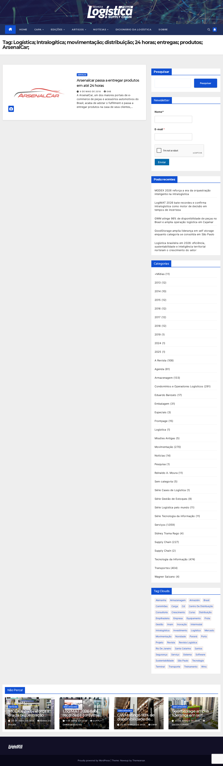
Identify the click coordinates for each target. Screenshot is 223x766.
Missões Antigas (165, 438)
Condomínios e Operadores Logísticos (179, 386)
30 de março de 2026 (133, 724)
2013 (158, 282)
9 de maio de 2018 (91, 91)
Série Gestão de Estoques (171, 498)
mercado (209, 630)
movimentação (163, 636)
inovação (182, 624)
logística (196, 630)
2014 (158, 291)
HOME (23, 29)
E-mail (160, 129)
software (200, 654)
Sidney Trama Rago (167, 533)
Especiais (161, 412)
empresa (178, 618)
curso (192, 612)
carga (174, 606)
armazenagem (178, 600)
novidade (180, 636)
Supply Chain (163, 542)
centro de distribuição (201, 606)
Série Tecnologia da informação (175, 516)
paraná (193, 636)
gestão (159, 624)
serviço (175, 654)
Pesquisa (160, 464)
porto (204, 636)
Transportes (162, 568)
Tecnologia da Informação (171, 559)
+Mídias (160, 274)
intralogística (162, 630)
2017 (158, 317)
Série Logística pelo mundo (172, 507)
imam (170, 624)
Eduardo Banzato (165, 395)
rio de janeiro (163, 648)
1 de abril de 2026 (77, 721)
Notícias (160, 455)
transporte (174, 666)
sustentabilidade (165, 660)
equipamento (194, 618)
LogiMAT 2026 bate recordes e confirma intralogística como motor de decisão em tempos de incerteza (181, 206)
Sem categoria (164, 481)
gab (109, 91)
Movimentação (164, 447)
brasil (206, 600)
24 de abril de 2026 (23, 721)
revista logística (188, 642)
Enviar (162, 162)
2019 (158, 334)
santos (198, 648)
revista (171, 642)
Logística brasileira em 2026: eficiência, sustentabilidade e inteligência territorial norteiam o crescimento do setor (180, 246)
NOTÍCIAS (100, 29)
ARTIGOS (78, 29)
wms (204, 666)
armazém (195, 600)
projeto (159, 642)
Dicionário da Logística (133, 29)
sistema (187, 654)
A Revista (161, 360)
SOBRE (163, 29)
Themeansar (138, 760)
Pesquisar (161, 72)
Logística (160, 429)
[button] (208, 29)
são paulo (183, 660)
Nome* (159, 111)
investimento (180, 630)
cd (183, 606)
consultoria (162, 612)
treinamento (190, 666)
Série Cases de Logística (170, 490)
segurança (161, 654)
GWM (154, 724)
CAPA (38, 29)
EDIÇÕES (57, 29)
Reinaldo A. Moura (166, 472)
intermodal (196, 624)
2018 (158, 325)
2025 (158, 351)
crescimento (178, 612)
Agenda (159, 369)
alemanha (161, 600)
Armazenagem (164, 377)
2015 (158, 300)
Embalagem (162, 403)
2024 (158, 343)
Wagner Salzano (165, 576)
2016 (158, 308)
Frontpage (161, 421)
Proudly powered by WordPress (94, 760)
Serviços (82, 75)
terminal (160, 666)
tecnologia (198, 660)
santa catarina (183, 648)
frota (207, 618)
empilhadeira (162, 618)
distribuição (205, 612)
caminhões (161, 606)
